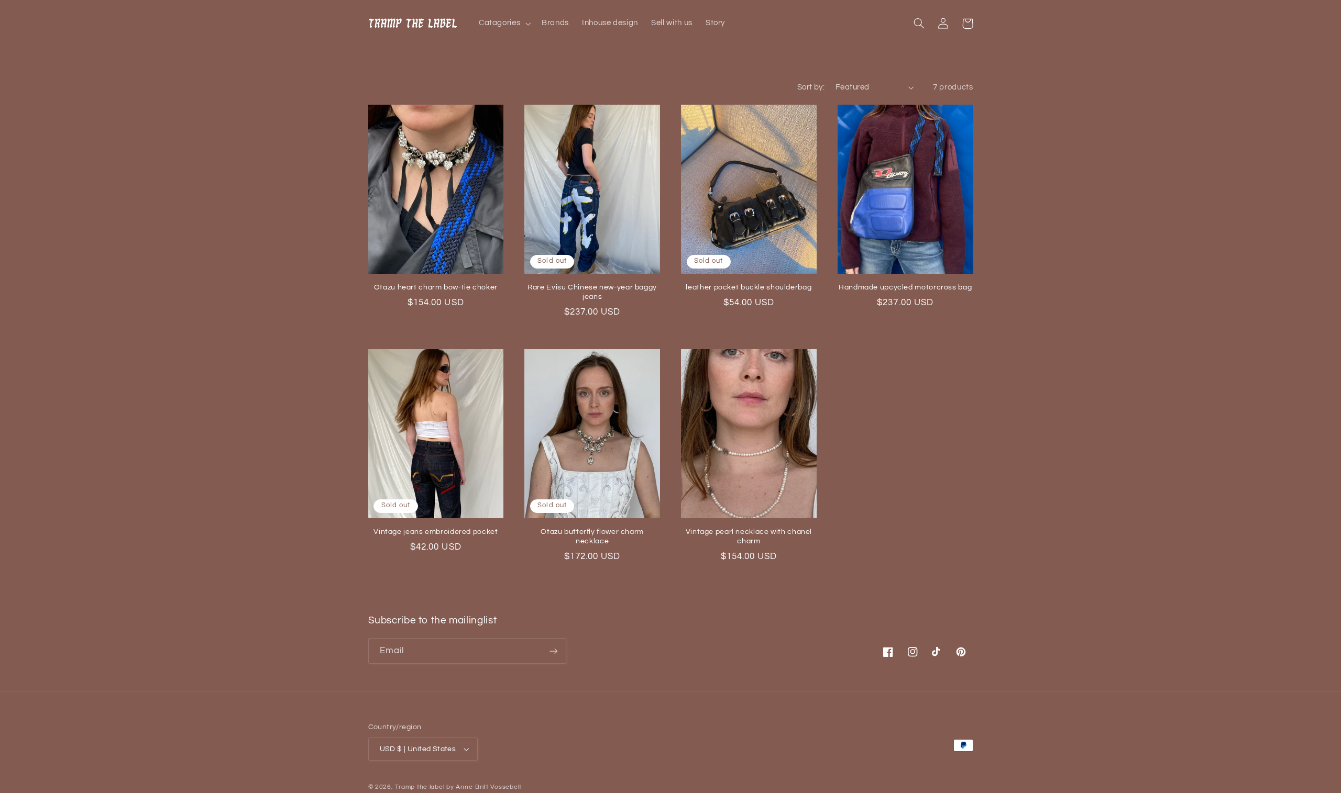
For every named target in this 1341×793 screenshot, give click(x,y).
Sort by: (811, 87)
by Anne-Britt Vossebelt (484, 787)
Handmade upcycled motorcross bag (905, 287)
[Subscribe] (553, 651)
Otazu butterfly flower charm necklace (592, 536)
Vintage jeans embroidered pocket (435, 531)
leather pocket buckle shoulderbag (748, 287)
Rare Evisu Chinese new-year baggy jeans (592, 292)
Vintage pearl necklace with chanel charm (749, 536)
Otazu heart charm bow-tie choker (436, 287)
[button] (503, 23)
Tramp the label (419, 787)
